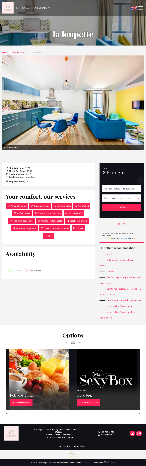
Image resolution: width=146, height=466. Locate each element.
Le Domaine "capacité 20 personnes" (124, 300)
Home (4, 52)
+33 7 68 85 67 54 (108, 432)
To (124, 189)
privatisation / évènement (119, 306)
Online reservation (21, 402)
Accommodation (18, 52)
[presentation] (3, 153)
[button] (32, 8)
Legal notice (64, 446)
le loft (109, 254)
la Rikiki (110, 271)
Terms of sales (80, 446)
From (110, 189)
